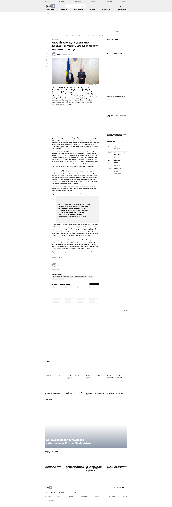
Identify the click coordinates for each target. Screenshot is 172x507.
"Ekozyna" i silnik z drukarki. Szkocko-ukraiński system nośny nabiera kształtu (78, 194)
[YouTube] (123, 487)
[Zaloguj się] (120, 6)
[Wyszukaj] (83, 6)
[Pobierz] (47, 63)
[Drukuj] (47, 60)
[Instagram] (126, 487)
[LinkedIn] (120, 487)
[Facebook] (114, 487)
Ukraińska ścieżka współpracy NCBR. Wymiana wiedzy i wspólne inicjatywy (77, 166)
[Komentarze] (47, 56)
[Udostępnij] (47, 66)
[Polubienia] (47, 53)
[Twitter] (117, 487)
